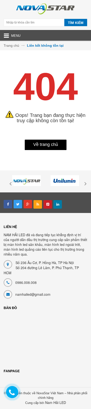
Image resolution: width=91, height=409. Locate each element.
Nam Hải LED (55, 402)
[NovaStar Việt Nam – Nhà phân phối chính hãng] (45, 9)
